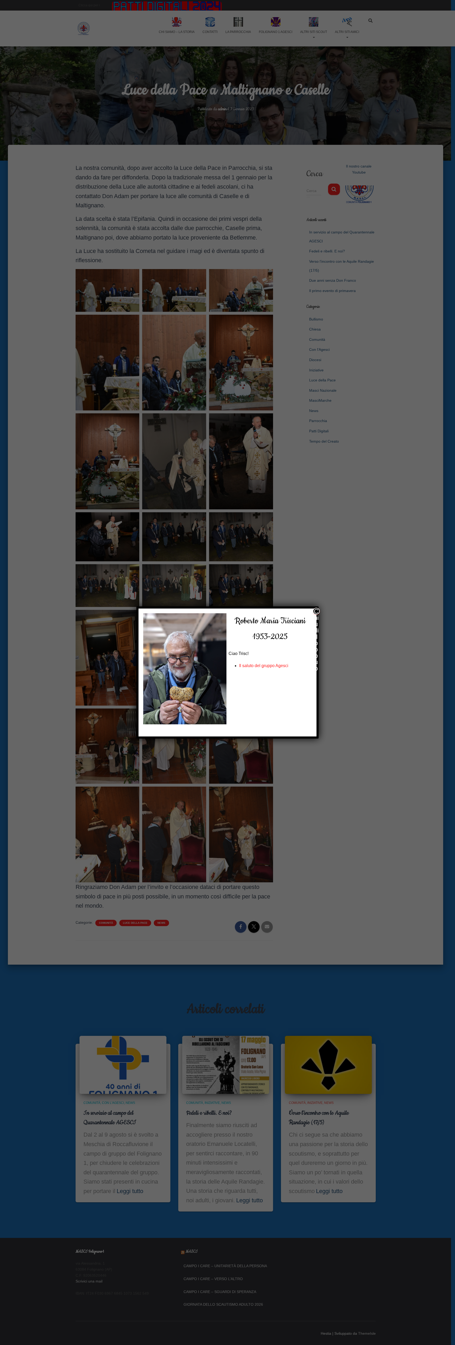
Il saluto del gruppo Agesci (263, 665)
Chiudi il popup (316, 611)
